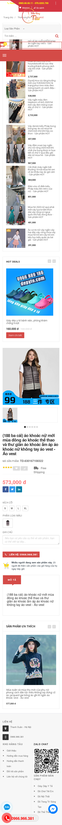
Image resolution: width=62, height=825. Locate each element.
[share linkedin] (19, 489)
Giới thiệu (11, 750)
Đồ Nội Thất (44, 796)
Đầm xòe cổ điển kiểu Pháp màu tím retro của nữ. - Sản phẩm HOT (40, 189)
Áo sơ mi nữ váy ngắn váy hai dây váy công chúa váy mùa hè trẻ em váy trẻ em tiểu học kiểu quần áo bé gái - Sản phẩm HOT (41, 234)
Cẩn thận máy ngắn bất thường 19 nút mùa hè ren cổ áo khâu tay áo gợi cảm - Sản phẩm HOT (41, 170)
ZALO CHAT (41, 744)
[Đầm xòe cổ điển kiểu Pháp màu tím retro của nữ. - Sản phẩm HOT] (15, 195)
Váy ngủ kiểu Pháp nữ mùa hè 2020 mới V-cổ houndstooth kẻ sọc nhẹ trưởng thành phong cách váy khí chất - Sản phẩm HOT (41, 65)
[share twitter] (12, 489)
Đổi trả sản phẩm (15, 771)
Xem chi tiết (15, 335)
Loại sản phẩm (12, 28)
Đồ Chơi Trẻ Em (46, 791)
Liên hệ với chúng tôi (17, 776)
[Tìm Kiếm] (57, 36)
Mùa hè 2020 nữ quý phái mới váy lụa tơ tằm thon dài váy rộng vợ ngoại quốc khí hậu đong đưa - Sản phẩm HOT (41, 211)
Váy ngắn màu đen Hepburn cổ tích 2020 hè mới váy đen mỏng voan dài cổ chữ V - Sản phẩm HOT (40, 104)
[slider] (9, 467)
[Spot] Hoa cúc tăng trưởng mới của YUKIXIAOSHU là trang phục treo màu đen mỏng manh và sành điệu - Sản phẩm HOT (41, 85)
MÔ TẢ (12, 579)
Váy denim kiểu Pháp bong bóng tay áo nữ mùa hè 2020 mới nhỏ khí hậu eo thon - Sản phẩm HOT (42, 129)
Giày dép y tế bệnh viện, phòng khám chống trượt (26, 322)
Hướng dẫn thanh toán (15, 763)
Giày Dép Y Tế (45, 786)
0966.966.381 (17, 736)
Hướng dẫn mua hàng (17, 755)
